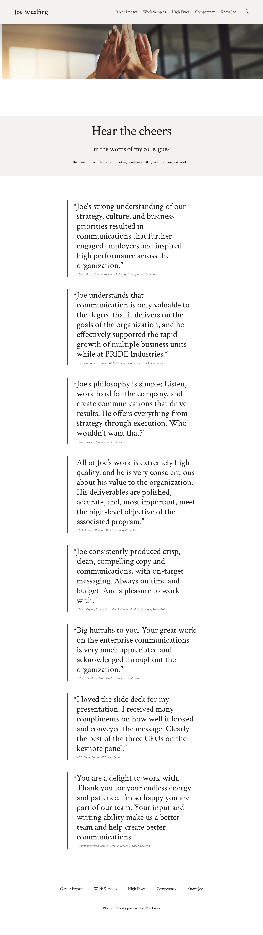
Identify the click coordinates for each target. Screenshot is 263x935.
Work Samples (154, 11)
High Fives (180, 11)
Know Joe (228, 11)
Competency (205, 11)
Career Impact (125, 11)
